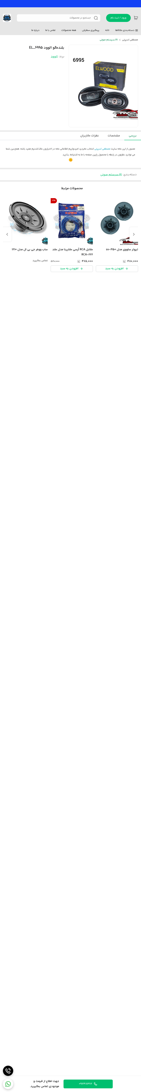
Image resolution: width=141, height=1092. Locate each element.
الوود (54, 56)
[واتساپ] (8, 1084)
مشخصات (114, 135)
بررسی (133, 135)
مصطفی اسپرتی (130, 40)
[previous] (133, 234)
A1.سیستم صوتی (109, 40)
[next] (7, 234)
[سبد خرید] (136, 18)
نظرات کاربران (89, 135)
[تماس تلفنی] (8, 1071)
